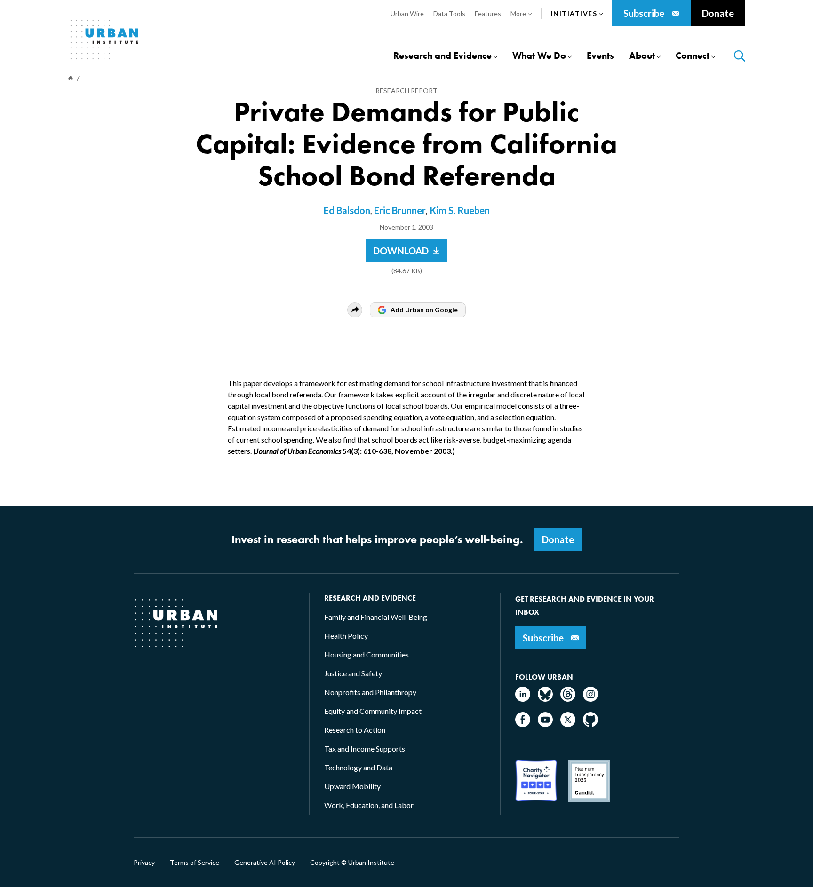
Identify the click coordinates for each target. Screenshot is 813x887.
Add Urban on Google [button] (424, 310)
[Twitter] (567, 724)
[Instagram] (590, 698)
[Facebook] (522, 724)
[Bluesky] (545, 698)
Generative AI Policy (264, 862)
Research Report (406, 91)
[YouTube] (545, 724)
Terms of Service (194, 862)
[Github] (590, 724)
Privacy (144, 862)
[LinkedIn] (522, 698)
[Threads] (567, 698)
